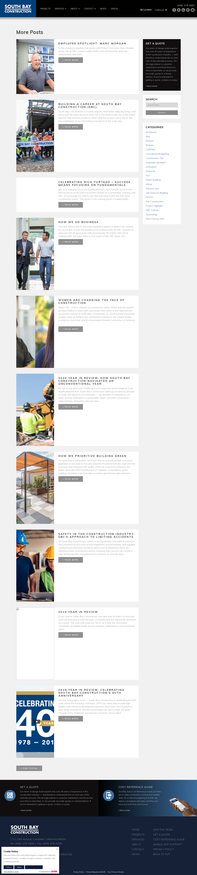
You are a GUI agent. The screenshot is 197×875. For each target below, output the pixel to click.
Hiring (149, 184)
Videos (114, 8)
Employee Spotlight (156, 162)
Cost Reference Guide (136, 787)
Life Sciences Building (157, 192)
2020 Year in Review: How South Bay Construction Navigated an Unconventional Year (94, 380)
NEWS (149, 197)
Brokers (150, 145)
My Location (146, 9)
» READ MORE (71, 60)
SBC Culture (152, 210)
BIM (148, 136)
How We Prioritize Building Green (92, 456)
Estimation (151, 166)
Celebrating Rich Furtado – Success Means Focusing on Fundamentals (94, 183)
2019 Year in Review (78, 612)
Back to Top (161, 854)
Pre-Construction (155, 201)
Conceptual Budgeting (157, 153)
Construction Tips (155, 158)
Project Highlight (154, 205)
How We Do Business (78, 222)
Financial (150, 171)
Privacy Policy (163, 849)
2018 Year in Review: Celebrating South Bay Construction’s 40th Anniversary (91, 692)
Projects (45, 8)
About (74, 8)
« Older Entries (29, 768)
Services (60, 8)
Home (136, 829)
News (103, 8)
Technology (151, 214)
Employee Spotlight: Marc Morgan (92, 43)
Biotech (150, 140)
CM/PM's (150, 149)
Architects (151, 132)
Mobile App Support (167, 844)
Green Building (153, 179)
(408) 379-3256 (52, 843)
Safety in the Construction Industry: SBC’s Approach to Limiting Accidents (96, 535)
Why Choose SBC (155, 218)
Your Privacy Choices (116, 872)
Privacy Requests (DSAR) (95, 872)
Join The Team (163, 829)
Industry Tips (152, 188)
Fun (148, 175)
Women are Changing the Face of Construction (91, 301)
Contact (89, 8)
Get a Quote (155, 43)
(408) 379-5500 (186, 5)
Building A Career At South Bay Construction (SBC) (90, 105)
